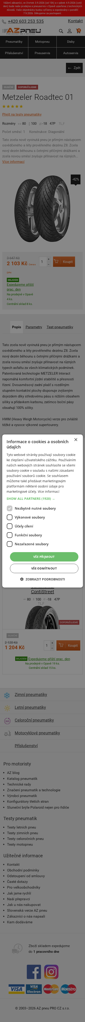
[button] (42, 498)
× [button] (75, 440)
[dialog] (42, 511)
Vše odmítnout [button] (44, 568)
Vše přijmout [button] (44, 556)
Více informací (48, 491)
